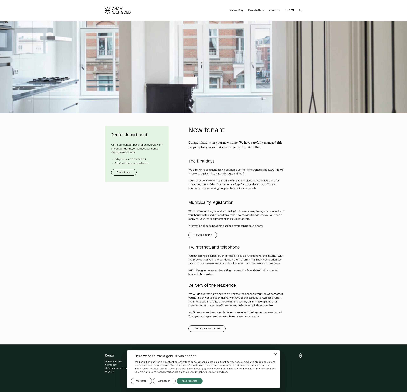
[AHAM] (120, 10)
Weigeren (141, 381)
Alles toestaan (189, 381)
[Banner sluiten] (275, 354)
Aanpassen (164, 381)
